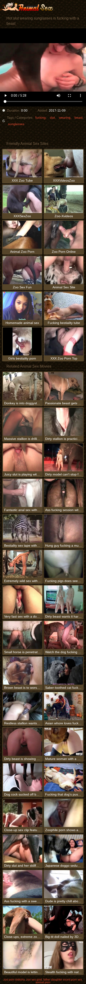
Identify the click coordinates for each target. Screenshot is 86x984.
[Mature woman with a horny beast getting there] (63, 742)
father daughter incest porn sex (62, 979)
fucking (40, 117)
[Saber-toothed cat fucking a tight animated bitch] (63, 671)
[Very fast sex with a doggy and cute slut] (22, 599)
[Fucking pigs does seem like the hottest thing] (63, 564)
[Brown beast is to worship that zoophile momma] (22, 671)
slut (52, 117)
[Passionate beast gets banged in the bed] (63, 386)
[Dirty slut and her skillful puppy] (22, 849)
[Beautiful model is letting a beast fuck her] (22, 955)
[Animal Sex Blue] (27, 7)
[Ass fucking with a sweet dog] (22, 884)
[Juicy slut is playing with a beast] (22, 457)
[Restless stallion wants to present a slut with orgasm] (22, 706)
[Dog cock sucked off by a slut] (22, 777)
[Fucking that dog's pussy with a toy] (63, 777)
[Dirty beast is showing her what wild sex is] (22, 742)
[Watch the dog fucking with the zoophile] (63, 635)
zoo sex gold (34, 979)
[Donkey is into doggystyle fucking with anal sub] (22, 386)
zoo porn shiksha (14, 979)
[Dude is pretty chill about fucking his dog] (63, 884)
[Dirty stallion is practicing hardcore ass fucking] (63, 422)
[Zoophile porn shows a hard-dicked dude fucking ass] (63, 813)
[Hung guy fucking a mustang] (63, 528)
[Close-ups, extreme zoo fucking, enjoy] (22, 920)
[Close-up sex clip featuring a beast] (22, 813)
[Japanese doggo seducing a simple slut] (63, 849)
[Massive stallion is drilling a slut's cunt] (22, 422)
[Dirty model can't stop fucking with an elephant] (63, 457)
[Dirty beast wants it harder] (63, 599)
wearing (64, 117)
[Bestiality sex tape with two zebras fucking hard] (22, 528)
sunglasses (16, 124)
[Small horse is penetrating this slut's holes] (22, 635)
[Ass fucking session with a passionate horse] (63, 493)
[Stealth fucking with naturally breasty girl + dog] (63, 955)
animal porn (43, 982)
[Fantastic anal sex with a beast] (22, 493)
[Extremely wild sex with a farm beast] (22, 564)
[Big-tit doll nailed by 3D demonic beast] (63, 920)
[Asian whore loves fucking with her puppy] (63, 706)
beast (79, 117)
